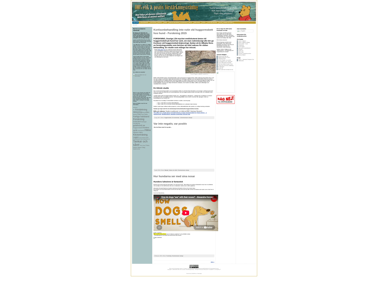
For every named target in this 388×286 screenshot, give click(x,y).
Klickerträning (140, 134)
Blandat (135, 114)
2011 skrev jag (161, 49)
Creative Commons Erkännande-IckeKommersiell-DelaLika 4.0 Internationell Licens (201, 268)
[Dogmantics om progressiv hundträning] (142, 82)
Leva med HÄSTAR (212, 22)
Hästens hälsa (138, 132)
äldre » (212, 262)
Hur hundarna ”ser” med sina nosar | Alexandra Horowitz (225, 62)
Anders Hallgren (242, 41)
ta (149, 139)
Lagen (203, 22)
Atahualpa (200, 273)
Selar (220, 22)
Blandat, (167, 170)
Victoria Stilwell (241, 55)
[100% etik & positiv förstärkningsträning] (194, 11)
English (242, 31)
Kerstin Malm (241, 46)
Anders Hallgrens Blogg (244, 42)
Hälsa (190, 22)
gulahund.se (184, 22)
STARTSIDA (135, 22)
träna (144, 145)
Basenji (160, 22)
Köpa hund (197, 22)
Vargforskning (136, 149)
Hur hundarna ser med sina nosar (174, 176)
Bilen (147, 112)
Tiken (141, 145)
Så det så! (220, 68)
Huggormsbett (137, 127)
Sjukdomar (145, 139)
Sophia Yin (240, 50)
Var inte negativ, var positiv (170, 123)
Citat (139, 114)
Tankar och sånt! (228, 22)
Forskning (138, 119)
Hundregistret (141, 130)
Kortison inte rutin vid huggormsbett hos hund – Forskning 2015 (224, 57)
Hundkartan (241, 45)
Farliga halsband (174, 22)
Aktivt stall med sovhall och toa (225, 69)
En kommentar (175, 117)
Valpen (139, 147)
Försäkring (136, 123)
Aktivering (153, 22)
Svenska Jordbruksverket (244, 53)
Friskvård (136, 122)
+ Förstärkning (143, 22)
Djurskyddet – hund (243, 43)
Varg (143, 147)
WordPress (194, 273)
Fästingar (144, 121)
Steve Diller (241, 52)
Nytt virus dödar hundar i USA (225, 64)
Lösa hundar (142, 137)
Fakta (165, 22)
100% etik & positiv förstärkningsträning (185, 269)
